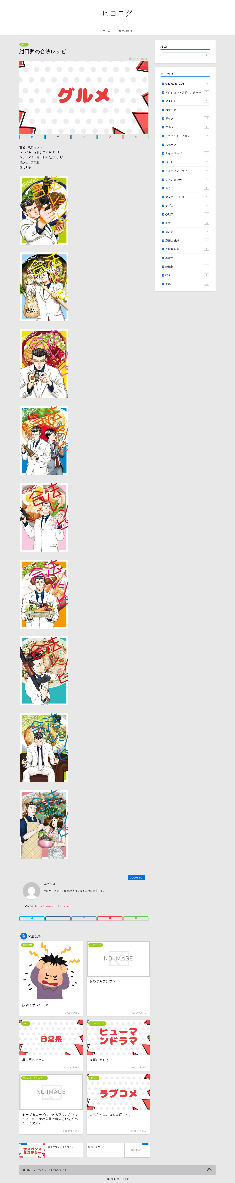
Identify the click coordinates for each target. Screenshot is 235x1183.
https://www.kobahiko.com (52, 906)
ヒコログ (117, 13)
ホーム (107, 30)
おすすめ (186, 109)
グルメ (24, 45)
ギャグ (186, 118)
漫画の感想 (125, 30)
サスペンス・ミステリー (186, 136)
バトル (186, 162)
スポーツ (186, 144)
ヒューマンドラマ (186, 170)
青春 (186, 284)
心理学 (186, 214)
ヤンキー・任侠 (186, 196)
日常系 (186, 231)
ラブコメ (186, 205)
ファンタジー (186, 179)
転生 (186, 275)
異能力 (186, 257)
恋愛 (186, 223)
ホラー (186, 188)
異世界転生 (186, 249)
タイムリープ (186, 153)
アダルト (186, 101)
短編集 (186, 266)
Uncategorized (186, 83)
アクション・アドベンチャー (186, 92)
